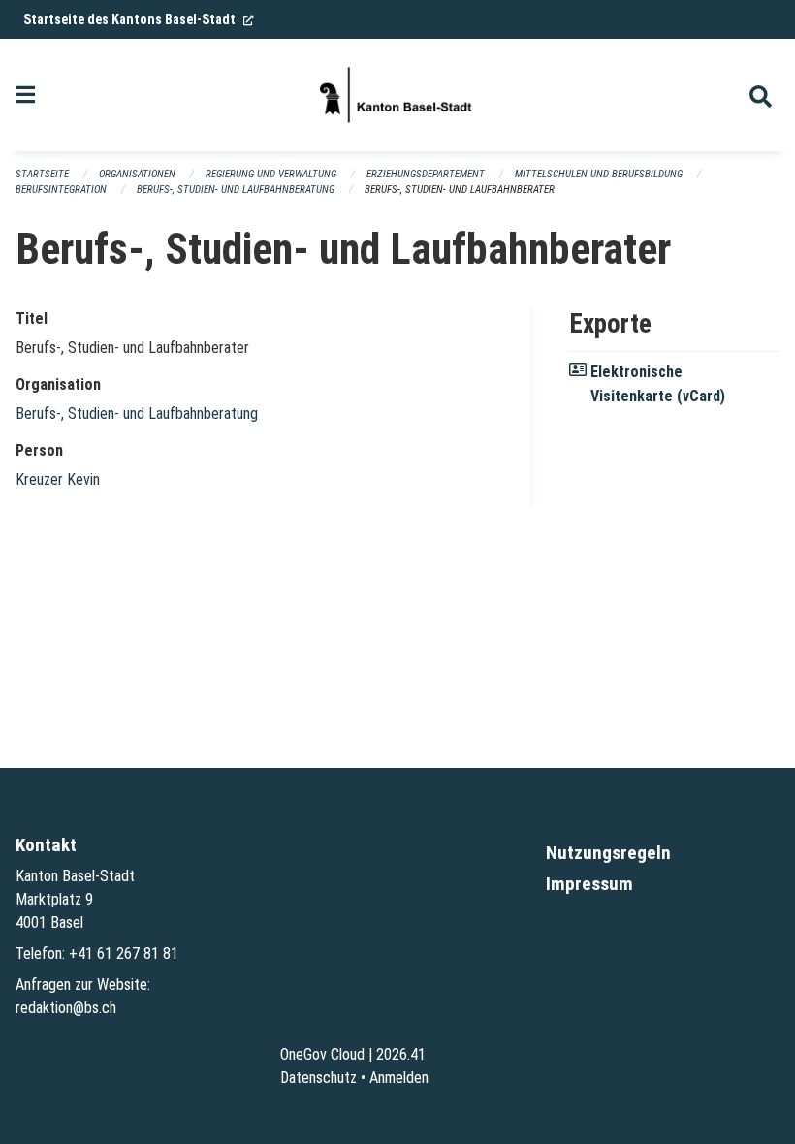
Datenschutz (318, 1077)
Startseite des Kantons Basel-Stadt (138, 19)
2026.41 (401, 1054)
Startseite (42, 174)
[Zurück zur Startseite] (397, 95)
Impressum (589, 884)
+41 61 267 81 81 (123, 953)
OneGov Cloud (322, 1054)
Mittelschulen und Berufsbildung (599, 174)
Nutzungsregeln (608, 853)
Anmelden (399, 1077)
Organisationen (137, 174)
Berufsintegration (61, 189)
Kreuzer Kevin (58, 479)
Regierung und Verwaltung (271, 174)
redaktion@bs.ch (66, 1008)
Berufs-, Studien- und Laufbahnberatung (235, 189)
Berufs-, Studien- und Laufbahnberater (460, 189)
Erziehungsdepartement (425, 174)
